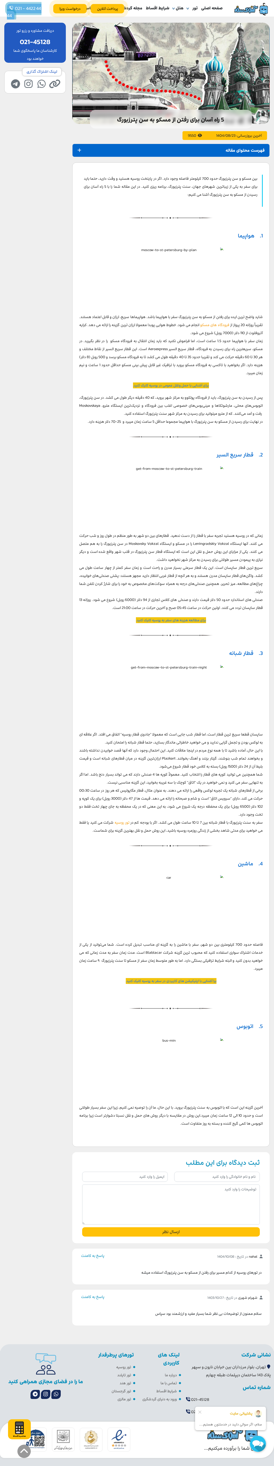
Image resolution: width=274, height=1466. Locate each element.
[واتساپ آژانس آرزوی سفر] (56, 1394)
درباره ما (171, 1375)
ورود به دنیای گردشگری (159, 1399)
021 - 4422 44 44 (24, 12)
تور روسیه (123, 1367)
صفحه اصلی (212, 8)
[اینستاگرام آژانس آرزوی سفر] (45, 1394)
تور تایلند (124, 1375)
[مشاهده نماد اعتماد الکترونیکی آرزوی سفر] (119, 1439)
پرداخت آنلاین (107, 9)
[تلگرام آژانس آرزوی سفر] (35, 1394)
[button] (24, 1451)
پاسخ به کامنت (92, 1256)
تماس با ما (169, 1383)
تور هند (125, 1383)
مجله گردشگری (129, 8)
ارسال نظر (171, 1231)
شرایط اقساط (157, 8)
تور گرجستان (121, 1391)
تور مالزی (124, 1399)
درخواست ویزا (70, 9)
